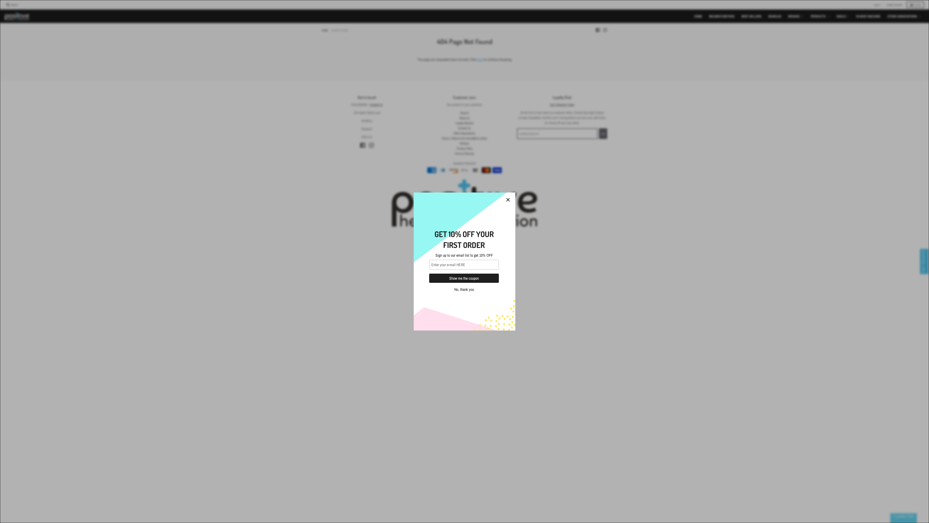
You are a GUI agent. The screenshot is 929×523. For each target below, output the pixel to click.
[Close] (508, 199)
